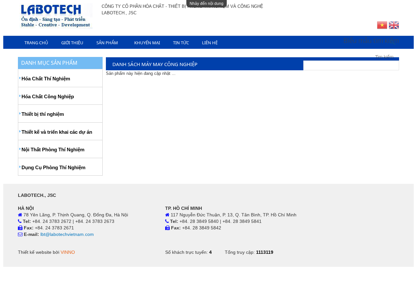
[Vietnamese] (382, 26)
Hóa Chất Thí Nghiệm (46, 78)
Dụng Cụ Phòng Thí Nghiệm (53, 167)
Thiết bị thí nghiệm (43, 114)
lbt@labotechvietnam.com (67, 234)
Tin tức (181, 43)
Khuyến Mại (147, 43)
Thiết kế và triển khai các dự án (57, 132)
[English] (394, 26)
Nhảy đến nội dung (206, 3)
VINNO (68, 252)
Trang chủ (36, 43)
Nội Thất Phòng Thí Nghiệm (53, 149)
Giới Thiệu (72, 43)
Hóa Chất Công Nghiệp (48, 96)
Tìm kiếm (384, 57)
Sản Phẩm (107, 43)
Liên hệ (210, 43)
